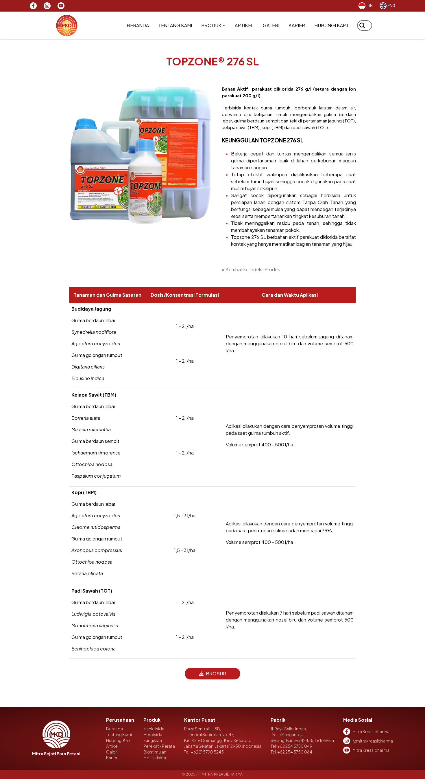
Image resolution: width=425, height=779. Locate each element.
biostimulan (154, 751)
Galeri (271, 25)
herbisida (152, 734)
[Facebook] (33, 5)
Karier (297, 25)
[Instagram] (47, 5)
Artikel (244, 25)
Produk (211, 25)
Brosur (216, 673)
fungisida (152, 740)
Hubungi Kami (331, 25)
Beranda (138, 25)
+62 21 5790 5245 (207, 751)
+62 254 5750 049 (294, 746)
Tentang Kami (175, 25)
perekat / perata (159, 746)
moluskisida (154, 757)
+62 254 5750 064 (294, 751)
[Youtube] (61, 5)
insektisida (153, 728)
